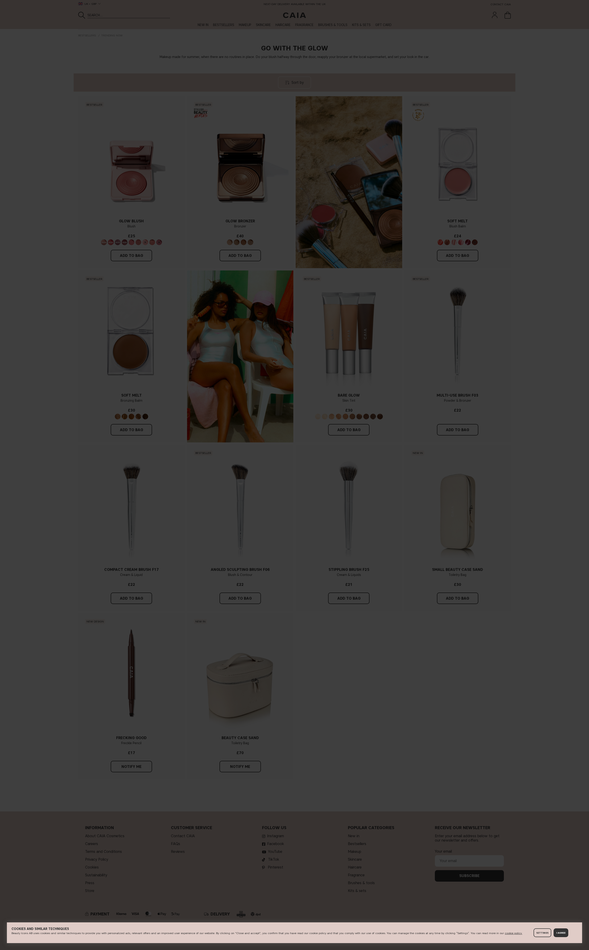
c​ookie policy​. (513, 933)
